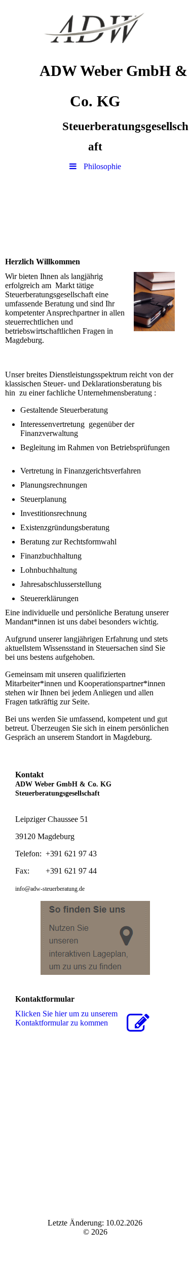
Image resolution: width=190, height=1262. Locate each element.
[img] (95, 28)
